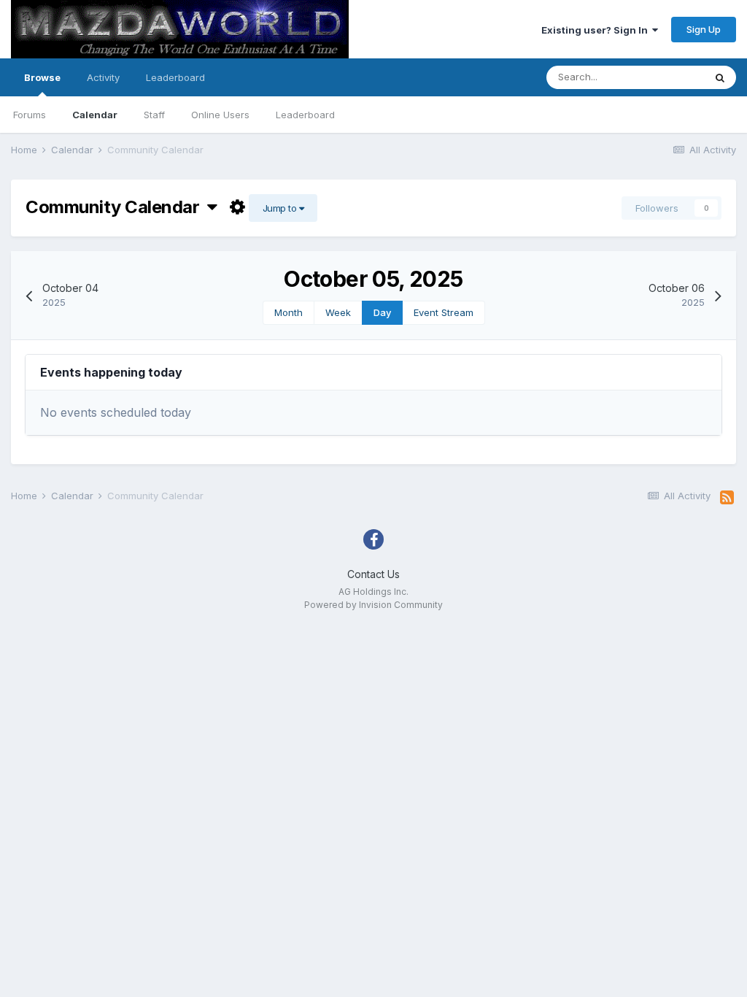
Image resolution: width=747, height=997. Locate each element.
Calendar (94, 114)
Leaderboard (305, 114)
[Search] (720, 77)
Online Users (220, 114)
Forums (29, 114)
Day (382, 312)
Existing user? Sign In (596, 30)
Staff (154, 114)
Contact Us (373, 574)
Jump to (281, 208)
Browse (42, 77)
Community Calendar (116, 207)
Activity (103, 77)
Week (338, 312)
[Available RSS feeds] (727, 498)
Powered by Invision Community (373, 604)
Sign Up (703, 29)
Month (288, 312)
